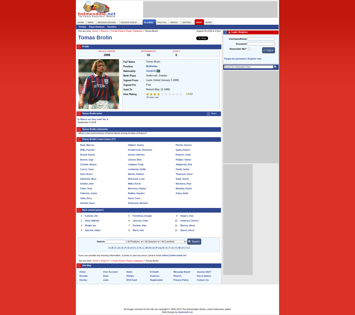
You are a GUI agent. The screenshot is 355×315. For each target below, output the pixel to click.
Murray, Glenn (187, 225)
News (129, 272)
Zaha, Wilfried (92, 221)
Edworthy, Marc (88, 179)
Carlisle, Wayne (88, 164)
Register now (254, 58)
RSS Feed (131, 280)
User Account (110, 272)
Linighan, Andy (135, 164)
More (214, 113)
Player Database (96, 27)
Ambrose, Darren (189, 221)
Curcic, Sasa (87, 169)
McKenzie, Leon (136, 179)
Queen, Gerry (187, 230)
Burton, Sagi (86, 160)
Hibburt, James (136, 145)
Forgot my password (235, 58)
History (83, 280)
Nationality (129, 71)
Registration (156, 280)
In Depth (154, 272)
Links (106, 280)
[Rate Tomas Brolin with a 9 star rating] (177, 94)
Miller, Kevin (134, 184)
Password (241, 44)
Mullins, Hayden (136, 193)
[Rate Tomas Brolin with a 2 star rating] (151, 94)
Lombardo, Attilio (137, 169)
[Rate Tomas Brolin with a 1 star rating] (148, 94)
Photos (130, 276)
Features (154, 276)
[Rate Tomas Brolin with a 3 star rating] (155, 94)
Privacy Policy (181, 280)
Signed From (130, 80)
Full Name (129, 62)
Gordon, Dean (87, 203)
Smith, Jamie (182, 169)
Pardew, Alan (139, 225)
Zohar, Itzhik (182, 193)
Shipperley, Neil (184, 164)
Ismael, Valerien (136, 155)
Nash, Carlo (134, 198)
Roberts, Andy (183, 155)
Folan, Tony (86, 188)
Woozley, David (184, 188)
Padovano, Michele (138, 203)
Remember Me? (238, 49)
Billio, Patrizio (87, 150)
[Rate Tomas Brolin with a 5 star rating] (163, 94)
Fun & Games (204, 276)
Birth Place (129, 75)
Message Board (181, 272)
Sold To (127, 89)
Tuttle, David (182, 179)
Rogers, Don (186, 216)
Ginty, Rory (86, 198)
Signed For (129, 85)
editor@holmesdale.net (174, 255)
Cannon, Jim (91, 216)
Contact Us (203, 280)
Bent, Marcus (87, 145)
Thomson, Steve (184, 174)
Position (128, 66)
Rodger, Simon (183, 160)
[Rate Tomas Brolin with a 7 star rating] (170, 94)
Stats (106, 276)
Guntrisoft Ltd (185, 312)
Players (104, 31)
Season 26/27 (204, 272)
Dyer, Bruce (86, 174)
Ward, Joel (138, 230)
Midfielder (152, 66)
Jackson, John (140, 221)
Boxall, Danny (87, 155)
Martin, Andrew (136, 174)
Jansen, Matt (134, 160)
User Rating (130, 94)
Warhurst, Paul (183, 184)
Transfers (111, 27)
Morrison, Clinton (137, 188)
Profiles (82, 27)
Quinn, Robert (183, 150)
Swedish (151, 71)
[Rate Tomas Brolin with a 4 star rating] (159, 94)
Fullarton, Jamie (88, 193)
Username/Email (237, 39)
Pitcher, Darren (184, 145)
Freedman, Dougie (142, 216)
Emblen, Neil (86, 184)
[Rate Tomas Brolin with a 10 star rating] (181, 94)
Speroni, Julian (92, 230)
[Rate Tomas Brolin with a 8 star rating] (174, 94)
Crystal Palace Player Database (127, 31)
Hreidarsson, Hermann (140, 150)
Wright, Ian (90, 225)
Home (95, 31)
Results (84, 276)
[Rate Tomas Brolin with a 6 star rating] (166, 94)
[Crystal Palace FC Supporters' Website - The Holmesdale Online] (97, 9)
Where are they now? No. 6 (94, 119)
